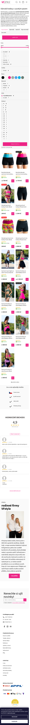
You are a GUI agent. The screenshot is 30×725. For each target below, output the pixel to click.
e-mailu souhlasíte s (14, 603)
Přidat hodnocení (15, 434)
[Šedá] (12, 77)
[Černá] (2, 77)
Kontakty (5, 675)
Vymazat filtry (14, 144)
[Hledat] (16, 2)
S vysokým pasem (8, 95)
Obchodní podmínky (7, 670)
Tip (4, 58)
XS (5, 103)
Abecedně (3, 32)
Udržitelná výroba (7, 668)
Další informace (11, 713)
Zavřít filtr (15, 37)
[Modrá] (16, 77)
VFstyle (6, 70)
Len (5, 90)
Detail (12, 180)
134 (5, 118)
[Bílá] (6, 77)
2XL (5, 132)
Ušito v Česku (7, 64)
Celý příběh (14, 576)
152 (5, 124)
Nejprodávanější (24, 29)
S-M (5, 138)
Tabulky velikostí (6, 638)
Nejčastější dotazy (7, 648)
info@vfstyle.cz (8, 622)
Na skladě (6, 52)
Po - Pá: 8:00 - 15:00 (7, 619)
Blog (4, 653)
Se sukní (6, 97)
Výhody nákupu (6, 640)
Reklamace (5, 643)
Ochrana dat (5, 673)
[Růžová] (9, 77)
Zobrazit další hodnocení (15, 491)
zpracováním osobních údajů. (18, 603)
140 (5, 120)
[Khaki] (22, 77)
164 (5, 128)
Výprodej (6, 60)
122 (5, 114)
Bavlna (5, 83)
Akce (5, 54)
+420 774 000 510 (8, 617)
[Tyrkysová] (19, 77)
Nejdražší (18, 29)
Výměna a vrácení (6, 645)
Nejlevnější (11, 29)
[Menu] (26, 2)
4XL (5, 136)
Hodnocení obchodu (7, 665)
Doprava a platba (6, 635)
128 (5, 116)
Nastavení (14, 717)
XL (5, 112)
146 (5, 122)
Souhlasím (14, 721)
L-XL (5, 130)
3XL (5, 134)
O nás (4, 663)
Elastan (6, 87)
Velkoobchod (6, 650)
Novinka (5, 56)
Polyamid (6, 85)
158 (5, 126)
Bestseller (6, 62)
